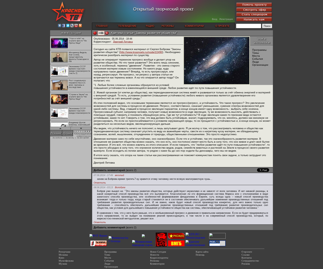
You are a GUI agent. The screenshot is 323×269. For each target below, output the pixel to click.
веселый (119, 175)
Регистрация (226, 19)
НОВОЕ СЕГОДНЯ (71, 32)
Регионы (154, 260)
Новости (154, 254)
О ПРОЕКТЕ (222, 26)
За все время (83, 138)
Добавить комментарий (109, 170)
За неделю (57, 138)
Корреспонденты (159, 257)
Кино (61, 257)
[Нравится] (107, 33)
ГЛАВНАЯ (101, 26)
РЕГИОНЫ (168, 26)
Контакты (247, 257)
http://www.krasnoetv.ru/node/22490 (141, 52)
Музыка (63, 263)
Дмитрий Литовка (123, 41)
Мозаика (63, 254)
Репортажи (64, 251)
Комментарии (157, 263)
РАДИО (150, 26)
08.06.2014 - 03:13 (103, 187)
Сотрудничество (250, 260)
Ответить (100, 182)
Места (256, 55)
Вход (214, 19)
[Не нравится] (95, 33)
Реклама (246, 263)
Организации (260, 64)
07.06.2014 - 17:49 (103, 175)
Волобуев (120, 187)
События (257, 58)
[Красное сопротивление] (197, 245)
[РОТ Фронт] (98, 235)
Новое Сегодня (158, 251)
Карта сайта (202, 251)
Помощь (200, 254)
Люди (255, 61)
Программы (259, 49)
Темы (255, 52)
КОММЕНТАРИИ (194, 26)
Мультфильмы (66, 260)
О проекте (247, 251)
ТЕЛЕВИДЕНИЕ (127, 26)
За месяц (70, 138)
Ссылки (246, 254)
